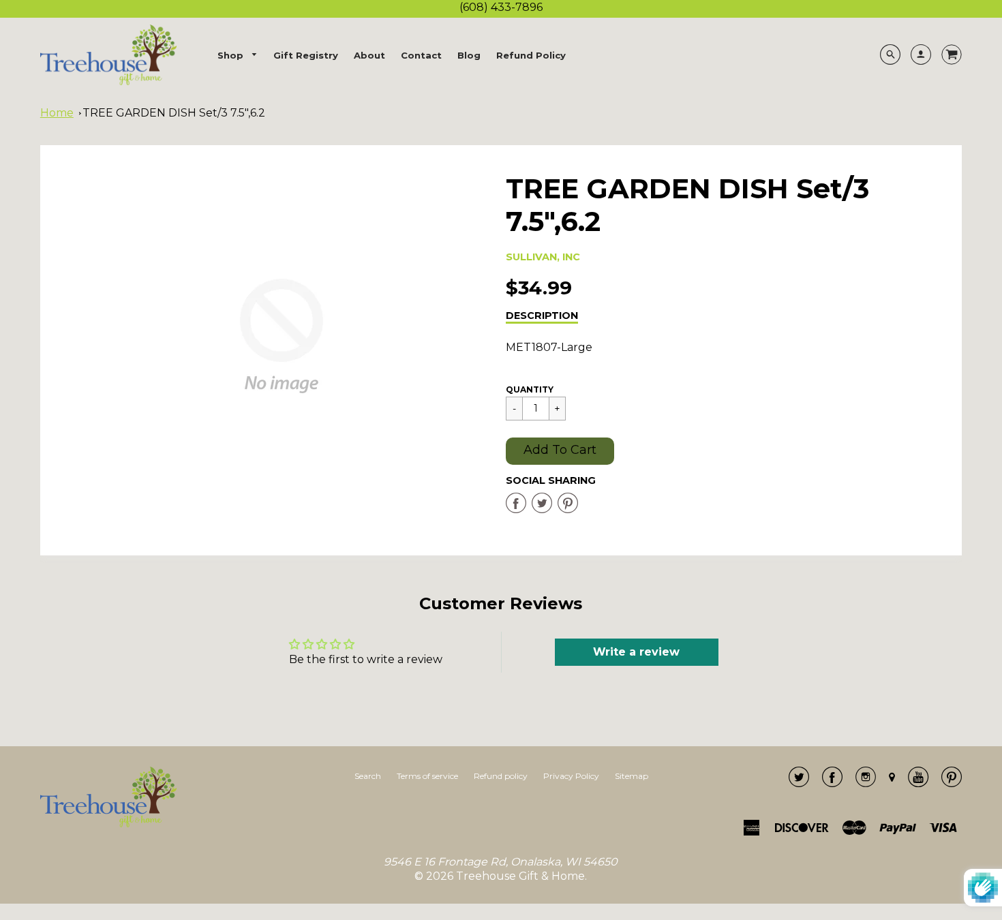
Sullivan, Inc (543, 257)
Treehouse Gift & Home (520, 876)
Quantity (529, 389)
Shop (231, 55)
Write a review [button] (636, 651)
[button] (560, 451)
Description (542, 315)
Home (57, 112)
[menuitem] (238, 55)
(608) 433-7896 (501, 7)
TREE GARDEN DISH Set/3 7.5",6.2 (173, 112)
